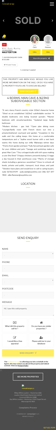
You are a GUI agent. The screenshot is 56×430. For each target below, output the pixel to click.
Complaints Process (28, 408)
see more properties (28, 376)
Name (5, 249)
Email (5, 275)
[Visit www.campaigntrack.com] (32, 414)
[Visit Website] (7, 6)
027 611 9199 (49, 427)
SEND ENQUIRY (27, 91)
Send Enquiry (27, 353)
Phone (6, 262)
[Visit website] (28, 387)
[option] (28, 20)
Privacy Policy (23, 366)
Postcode (7, 289)
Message (7, 302)
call (35, 52)
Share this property (40, 58)
